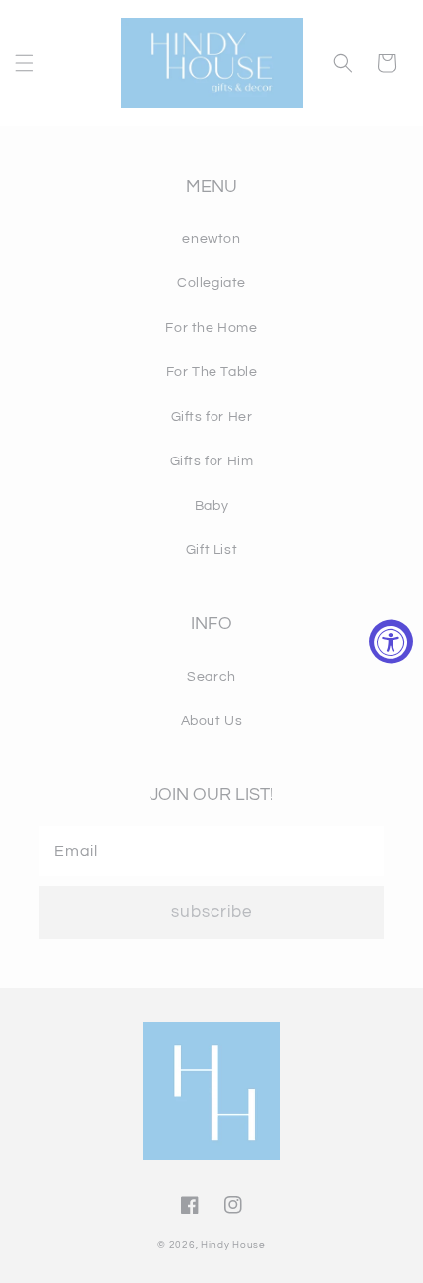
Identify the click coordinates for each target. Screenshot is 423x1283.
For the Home (211, 328)
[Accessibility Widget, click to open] (391, 642)
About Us (212, 721)
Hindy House (233, 1245)
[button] (24, 63)
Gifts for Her (212, 417)
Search (211, 677)
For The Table (212, 372)
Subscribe (211, 912)
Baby (211, 506)
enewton (211, 239)
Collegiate (211, 283)
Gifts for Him (212, 461)
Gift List (211, 550)
